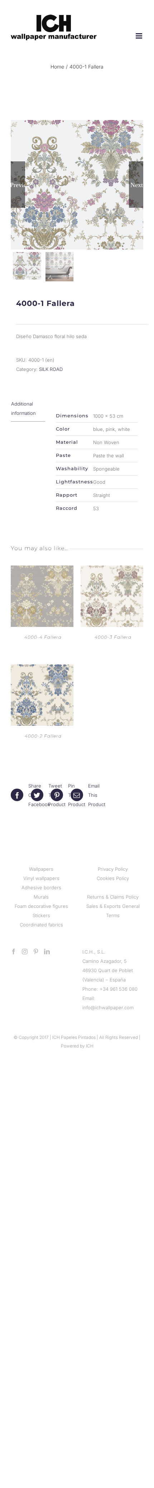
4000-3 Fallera (113, 637)
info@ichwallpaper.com (108, 1007)
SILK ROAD (51, 369)
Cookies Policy (113, 878)
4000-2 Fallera (43, 736)
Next (136, 184)
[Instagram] (25, 951)
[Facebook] (13, 951)
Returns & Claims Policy (113, 897)
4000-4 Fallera (43, 637)
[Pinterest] (36, 951)
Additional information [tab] (23, 408)
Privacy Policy (113, 869)
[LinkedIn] (47, 951)
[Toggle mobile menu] (139, 36)
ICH (89, 1046)
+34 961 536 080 (119, 989)
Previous (18, 184)
